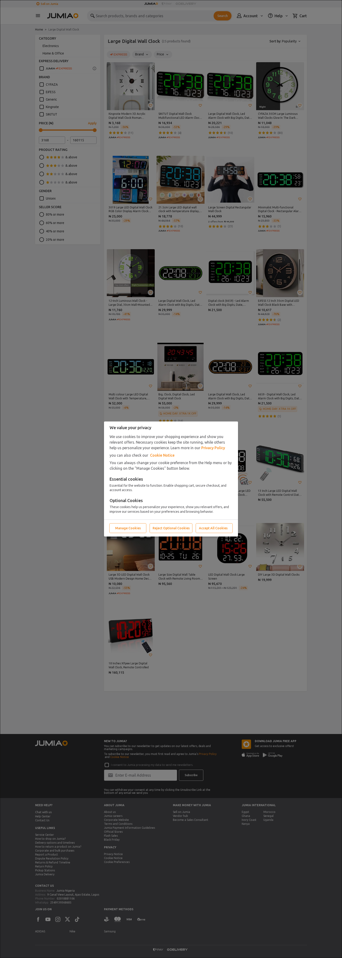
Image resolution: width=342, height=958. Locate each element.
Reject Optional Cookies (171, 528)
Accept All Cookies (213, 528)
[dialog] (171, 479)
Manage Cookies (128, 528)
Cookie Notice (162, 455)
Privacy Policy (213, 448)
